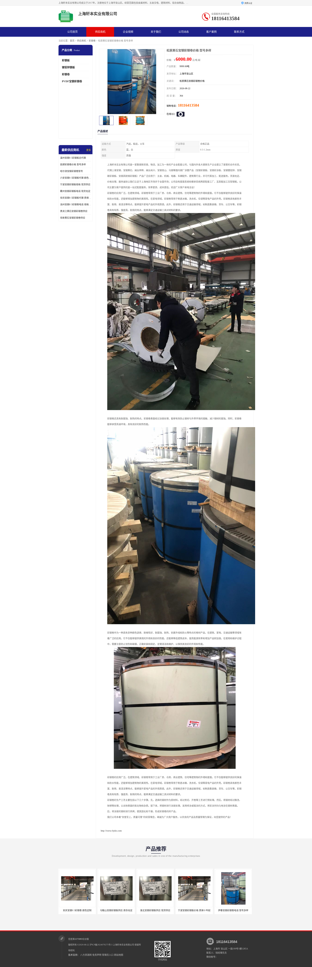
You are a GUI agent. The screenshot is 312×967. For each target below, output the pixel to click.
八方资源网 (86, 955)
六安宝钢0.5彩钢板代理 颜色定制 (75, 178)
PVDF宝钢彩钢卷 (72, 81)
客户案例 (211, 31)
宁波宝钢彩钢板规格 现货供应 (75, 184)
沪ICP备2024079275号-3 (101, 944)
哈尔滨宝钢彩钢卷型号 (71, 171)
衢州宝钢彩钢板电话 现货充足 (75, 191)
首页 (72, 40)
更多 (88, 150)
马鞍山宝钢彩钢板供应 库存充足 (76, 910)
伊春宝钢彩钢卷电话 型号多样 (193, 910)
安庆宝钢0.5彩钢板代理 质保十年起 (75, 198)
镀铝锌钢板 (68, 67)
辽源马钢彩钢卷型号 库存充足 (232, 910)
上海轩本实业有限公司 (123, 944)
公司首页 (72, 31)
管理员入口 (107, 955)
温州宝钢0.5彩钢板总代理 (73, 158)
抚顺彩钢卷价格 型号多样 (73, 164)
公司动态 (183, 31)
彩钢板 (66, 60)
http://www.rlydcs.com (111, 831)
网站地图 (118, 955)
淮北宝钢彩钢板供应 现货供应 (115, 910)
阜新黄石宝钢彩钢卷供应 (72, 218)
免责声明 (96, 955)
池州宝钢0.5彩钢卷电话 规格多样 (75, 204)
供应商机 (100, 31)
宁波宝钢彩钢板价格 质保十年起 (154, 910)
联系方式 (239, 31)
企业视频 (128, 31)
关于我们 (156, 31)
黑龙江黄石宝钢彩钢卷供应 (73, 211)
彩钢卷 (92, 40)
